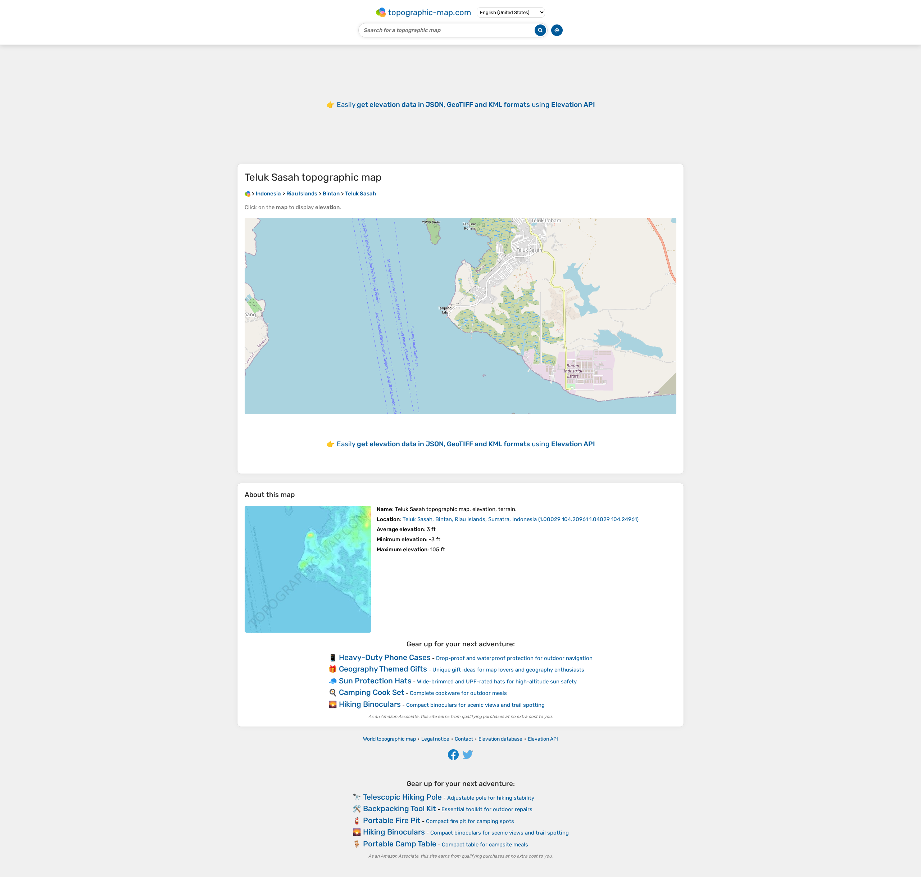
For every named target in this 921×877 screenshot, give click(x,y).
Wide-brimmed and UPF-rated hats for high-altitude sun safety (497, 681)
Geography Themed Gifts (383, 668)
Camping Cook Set (371, 692)
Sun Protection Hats (375, 680)
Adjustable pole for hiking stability (490, 798)
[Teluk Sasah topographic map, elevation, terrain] (308, 569)
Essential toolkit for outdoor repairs (486, 809)
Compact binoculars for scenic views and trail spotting (475, 705)
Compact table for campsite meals (485, 844)
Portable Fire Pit (392, 820)
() (521, 519)
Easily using (466, 104)
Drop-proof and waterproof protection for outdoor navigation (514, 658)
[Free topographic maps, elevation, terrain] (247, 193)
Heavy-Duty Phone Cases (385, 657)
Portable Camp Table (399, 843)
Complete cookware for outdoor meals (458, 693)
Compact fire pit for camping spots (470, 821)
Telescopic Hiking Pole (402, 796)
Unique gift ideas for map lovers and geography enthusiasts (508, 669)
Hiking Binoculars (370, 704)
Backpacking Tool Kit (399, 808)
